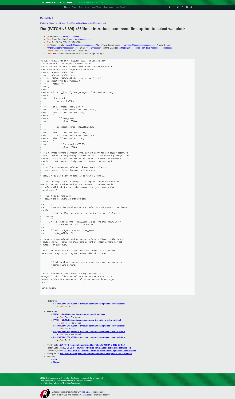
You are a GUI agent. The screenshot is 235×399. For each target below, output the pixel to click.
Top (42, 18)
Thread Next (77, 23)
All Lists (48, 18)
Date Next (54, 23)
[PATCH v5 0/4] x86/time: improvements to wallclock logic (79, 314)
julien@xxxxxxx (93, 48)
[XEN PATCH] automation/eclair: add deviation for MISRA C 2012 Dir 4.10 (92, 345)
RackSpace (87, 392)
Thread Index (99, 23)
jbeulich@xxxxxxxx (70, 36)
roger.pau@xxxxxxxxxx (80, 39)
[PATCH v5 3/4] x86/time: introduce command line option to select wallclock (87, 320)
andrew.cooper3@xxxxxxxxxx (60, 48)
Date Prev (45, 23)
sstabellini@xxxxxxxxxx (129, 48)
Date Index (88, 23)
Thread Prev (65, 23)
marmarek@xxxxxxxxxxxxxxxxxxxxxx (139, 45)
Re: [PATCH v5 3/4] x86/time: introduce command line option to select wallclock (89, 304)
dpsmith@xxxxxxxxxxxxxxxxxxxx (80, 45)
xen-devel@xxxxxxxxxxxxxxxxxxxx (157, 48)
